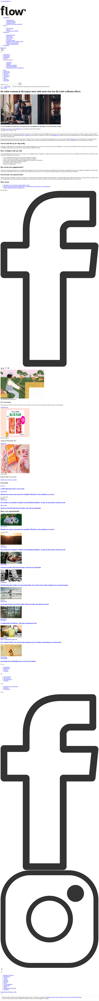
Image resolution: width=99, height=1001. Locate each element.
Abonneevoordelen (10, 22)
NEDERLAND (10, 20)
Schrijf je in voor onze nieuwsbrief (14, 24)
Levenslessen (4, 582)
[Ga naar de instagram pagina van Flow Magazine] (49, 967)
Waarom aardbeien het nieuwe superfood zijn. (14, 187)
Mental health (7, 86)
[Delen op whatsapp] (4, 369)
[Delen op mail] (8, 369)
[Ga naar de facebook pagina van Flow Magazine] (49, 869)
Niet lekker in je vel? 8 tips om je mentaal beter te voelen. (16, 185)
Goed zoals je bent (10, 40)
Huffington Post (19, 129)
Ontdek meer (4, 443)
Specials (8, 29)
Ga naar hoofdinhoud (5, 1)
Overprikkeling (4, 658)
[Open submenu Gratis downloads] (12, 60)
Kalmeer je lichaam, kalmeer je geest (14, 41)
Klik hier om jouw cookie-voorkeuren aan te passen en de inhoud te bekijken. (64, 997)
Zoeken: (2, 84)
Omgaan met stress (10, 35)
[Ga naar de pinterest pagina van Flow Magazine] (2, 970)
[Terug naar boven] (2, 994)
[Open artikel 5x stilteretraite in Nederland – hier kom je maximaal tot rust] (11, 617)
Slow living (3, 620)
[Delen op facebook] (49, 366)
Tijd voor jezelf (9, 37)
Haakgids (8, 64)
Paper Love (9, 39)
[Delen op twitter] (2, 369)
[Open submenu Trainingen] (9, 32)
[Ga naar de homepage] (13, 15)
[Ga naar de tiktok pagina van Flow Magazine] (2, 972)
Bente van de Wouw (7, 129)
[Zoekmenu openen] (2, 50)
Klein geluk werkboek (11, 66)
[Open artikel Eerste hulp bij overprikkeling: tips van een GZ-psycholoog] (11, 655)
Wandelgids (9, 62)
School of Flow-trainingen (12, 30)
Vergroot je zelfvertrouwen (12, 44)
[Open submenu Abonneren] (9, 17)
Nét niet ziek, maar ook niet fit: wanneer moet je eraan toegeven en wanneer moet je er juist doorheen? (27, 186)
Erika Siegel (73, 139)
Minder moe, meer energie (12, 42)
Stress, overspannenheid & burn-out (9, 639)
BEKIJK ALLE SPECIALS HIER (9, 479)
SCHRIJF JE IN (4, 407)
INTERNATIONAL (11, 21)
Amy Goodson (25, 135)
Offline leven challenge (11, 65)
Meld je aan (3, 47)
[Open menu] (1, 52)
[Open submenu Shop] (6, 25)
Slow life (3, 485)
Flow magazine (9, 28)
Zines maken (9, 36)
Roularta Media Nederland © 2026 (9, 992)
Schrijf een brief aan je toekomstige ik (15, 67)
